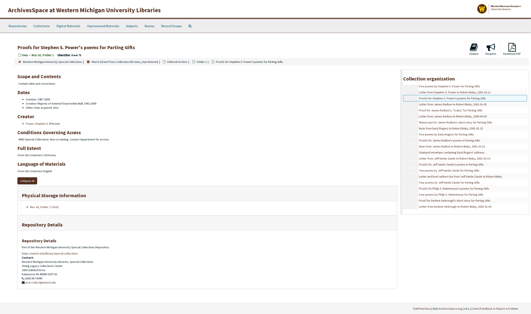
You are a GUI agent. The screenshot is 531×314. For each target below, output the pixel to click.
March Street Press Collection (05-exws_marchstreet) (125, 62)
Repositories (18, 26)
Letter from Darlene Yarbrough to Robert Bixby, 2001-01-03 (455, 206)
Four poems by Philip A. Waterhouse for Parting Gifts (451, 194)
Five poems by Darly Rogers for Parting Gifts (446, 134)
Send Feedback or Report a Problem (495, 308)
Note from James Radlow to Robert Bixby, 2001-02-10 (452, 146)
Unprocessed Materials (103, 26)
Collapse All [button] (27, 181)
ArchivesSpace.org (450, 308)
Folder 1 (202, 62)
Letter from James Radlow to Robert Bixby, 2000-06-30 (453, 116)
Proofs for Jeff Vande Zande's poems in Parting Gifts (451, 164)
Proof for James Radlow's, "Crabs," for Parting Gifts (450, 110)
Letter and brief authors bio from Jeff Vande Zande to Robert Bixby (460, 176)
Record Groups (171, 26)
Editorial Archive (177, 62)
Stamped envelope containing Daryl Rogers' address (452, 152)
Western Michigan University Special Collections (52, 62)
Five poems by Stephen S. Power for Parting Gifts (449, 86)
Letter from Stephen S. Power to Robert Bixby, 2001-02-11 (455, 92)
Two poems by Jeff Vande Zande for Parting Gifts (449, 170)
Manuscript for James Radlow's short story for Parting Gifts (455, 122)
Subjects (132, 26)
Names (150, 26)
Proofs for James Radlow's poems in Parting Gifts (449, 140)
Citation (474, 54)
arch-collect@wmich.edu (40, 282)
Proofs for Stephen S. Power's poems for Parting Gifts (452, 98)
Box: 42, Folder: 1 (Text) (44, 207)
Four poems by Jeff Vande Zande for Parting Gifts (449, 182)
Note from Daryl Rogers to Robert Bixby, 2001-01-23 (451, 128)
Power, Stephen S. (37, 123)
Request (491, 54)
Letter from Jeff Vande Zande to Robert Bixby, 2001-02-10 (454, 158)
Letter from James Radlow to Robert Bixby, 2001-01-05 (453, 104)
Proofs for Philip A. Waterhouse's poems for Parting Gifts (454, 188)
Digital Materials (68, 26)
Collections (41, 26)
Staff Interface (422, 308)
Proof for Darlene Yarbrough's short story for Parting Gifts (454, 200)
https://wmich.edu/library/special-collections (50, 253)
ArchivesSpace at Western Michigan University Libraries (84, 10)
